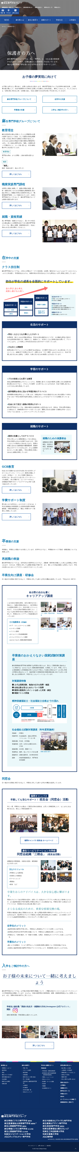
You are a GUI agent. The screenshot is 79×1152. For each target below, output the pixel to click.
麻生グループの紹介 (7, 1074)
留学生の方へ (47, 7)
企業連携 (25, 1074)
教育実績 (25, 1072)
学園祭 (44, 1086)
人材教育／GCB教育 (66, 1070)
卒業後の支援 (19, 110)
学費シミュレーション (48, 1077)
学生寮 (44, 1083)
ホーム (4, 26)
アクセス (8, 12)
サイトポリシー (32, 1145)
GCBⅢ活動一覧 (27, 1089)
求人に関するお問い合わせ (68, 1079)
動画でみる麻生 (6, 1081)
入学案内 (62, 1085)
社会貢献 (4, 1079)
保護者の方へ (18, 7)
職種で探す (64, 1077)
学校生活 (43, 1068)
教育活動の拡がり (6, 1077)
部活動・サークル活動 (48, 1081)
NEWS (62, 1096)
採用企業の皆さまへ (28, 7)
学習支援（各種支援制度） (49, 1071)
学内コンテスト (46, 1079)
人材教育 (25, 1085)
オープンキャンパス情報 (67, 1099)
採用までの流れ (65, 1074)
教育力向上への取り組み (29, 1077)
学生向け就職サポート (47, 1065)
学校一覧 (3, 12)
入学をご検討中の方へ (59, 110)
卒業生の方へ (57, 7)
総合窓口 (49, 1145)
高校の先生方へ (38, 7)
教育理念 (4, 1070)
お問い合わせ (15, 12)
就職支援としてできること (68, 1072)
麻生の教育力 (25, 1065)
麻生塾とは (4, 1065)
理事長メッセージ (6, 1068)
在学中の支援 (60, 99)
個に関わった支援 (66, 1068)
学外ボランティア (27, 1092)
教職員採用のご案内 (6, 7)
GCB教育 (25, 1087)
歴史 (3, 1072)
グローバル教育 (27, 1070)
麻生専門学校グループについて (19, 99)
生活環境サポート (46, 1088)
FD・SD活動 (26, 1079)
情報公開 (4, 1083)
